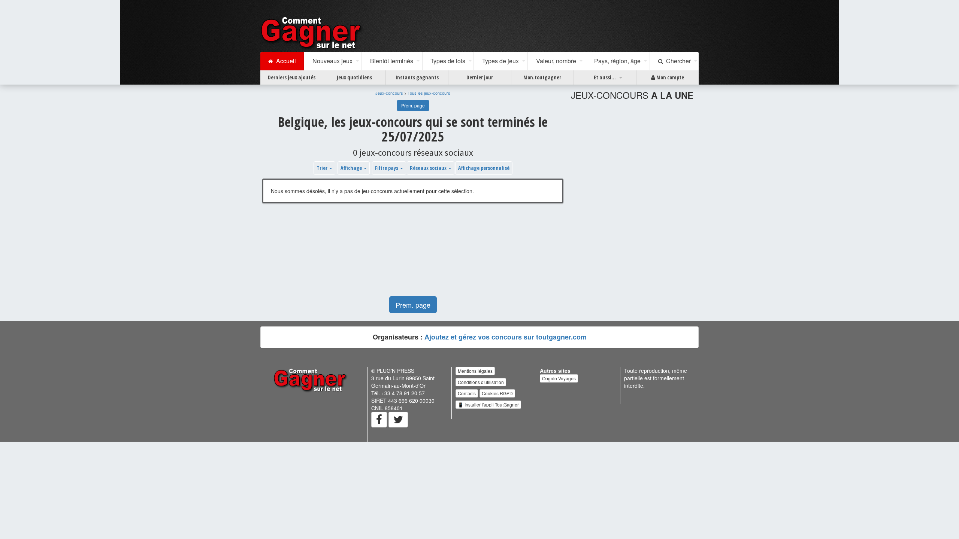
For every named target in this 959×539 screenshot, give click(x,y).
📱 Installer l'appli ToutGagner (488, 404)
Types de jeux (500, 61)
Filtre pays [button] (387, 167)
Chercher (677, 61)
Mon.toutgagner (542, 77)
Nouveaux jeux (332, 61)
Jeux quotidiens (354, 77)
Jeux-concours (389, 93)
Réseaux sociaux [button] (429, 167)
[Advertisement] (412, 253)
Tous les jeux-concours (429, 93)
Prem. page (413, 105)
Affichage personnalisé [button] (483, 167)
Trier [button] (323, 167)
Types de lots (447, 61)
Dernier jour (479, 77)
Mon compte (669, 77)
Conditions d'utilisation (481, 382)
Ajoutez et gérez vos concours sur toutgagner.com (505, 337)
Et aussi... (605, 77)
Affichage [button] (352, 167)
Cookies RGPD (497, 393)
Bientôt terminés (391, 61)
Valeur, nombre (556, 61)
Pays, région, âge (617, 61)
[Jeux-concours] (312, 32)
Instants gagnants (417, 77)
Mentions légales (475, 371)
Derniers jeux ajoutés (291, 77)
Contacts (467, 393)
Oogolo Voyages (559, 378)
